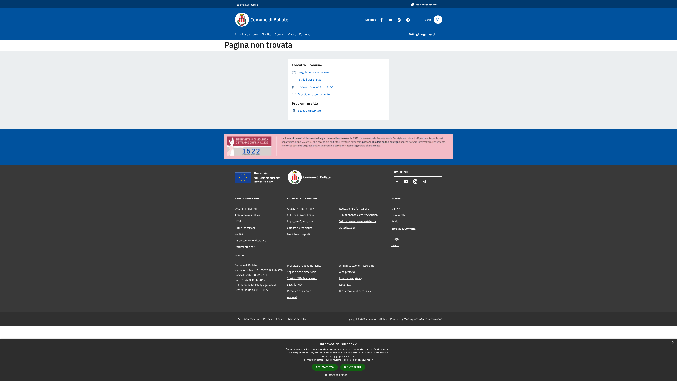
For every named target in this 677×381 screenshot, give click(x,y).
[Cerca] (438, 19)
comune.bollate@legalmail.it (258, 285)
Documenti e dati (245, 247)
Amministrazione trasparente (356, 265)
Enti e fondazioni (245, 228)
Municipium (411, 319)
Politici (239, 234)
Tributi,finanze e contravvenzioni (359, 215)
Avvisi (395, 221)
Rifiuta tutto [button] (352, 366)
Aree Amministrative (247, 215)
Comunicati (398, 215)
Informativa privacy (350, 278)
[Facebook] (380, 19)
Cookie (280, 319)
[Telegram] (406, 19)
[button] (338, 375)
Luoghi (395, 239)
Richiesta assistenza (299, 291)
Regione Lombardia (246, 4)
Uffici (238, 221)
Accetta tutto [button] (325, 367)
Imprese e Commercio (300, 221)
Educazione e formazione (354, 208)
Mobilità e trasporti (298, 234)
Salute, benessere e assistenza (357, 221)
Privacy (267, 319)
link (372, 359)
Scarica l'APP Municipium (302, 278)
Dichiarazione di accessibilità (356, 291)
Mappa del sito (297, 319)
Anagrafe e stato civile (300, 209)
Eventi (395, 245)
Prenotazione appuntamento (304, 265)
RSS (237, 319)
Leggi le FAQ (294, 284)
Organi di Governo (246, 209)
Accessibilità (251, 319)
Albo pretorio (347, 272)
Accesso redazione (431, 319)
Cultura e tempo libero (300, 215)
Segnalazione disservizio (301, 272)
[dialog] (338, 360)
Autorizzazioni (347, 227)
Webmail (292, 297)
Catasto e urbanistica (299, 228)
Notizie (395, 209)
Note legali (345, 284)
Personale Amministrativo (250, 240)
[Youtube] (388, 19)
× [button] (673, 342)
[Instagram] (397, 19)
